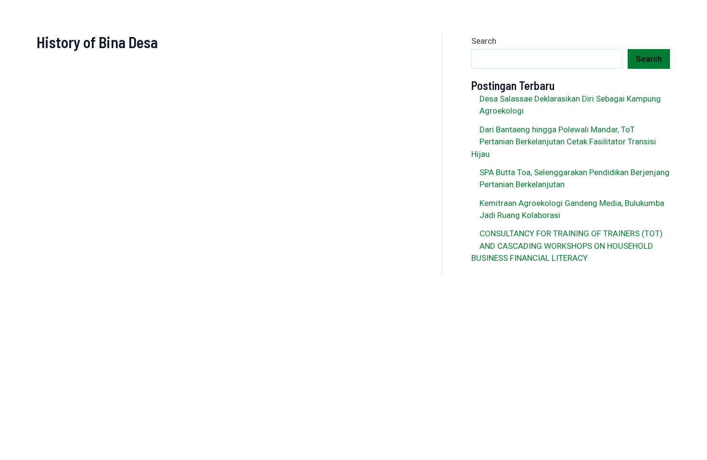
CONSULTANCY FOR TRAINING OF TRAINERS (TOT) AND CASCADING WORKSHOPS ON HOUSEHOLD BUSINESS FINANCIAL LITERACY (567, 246)
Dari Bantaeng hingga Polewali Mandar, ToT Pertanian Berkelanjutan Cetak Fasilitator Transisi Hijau (563, 142)
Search (483, 41)
